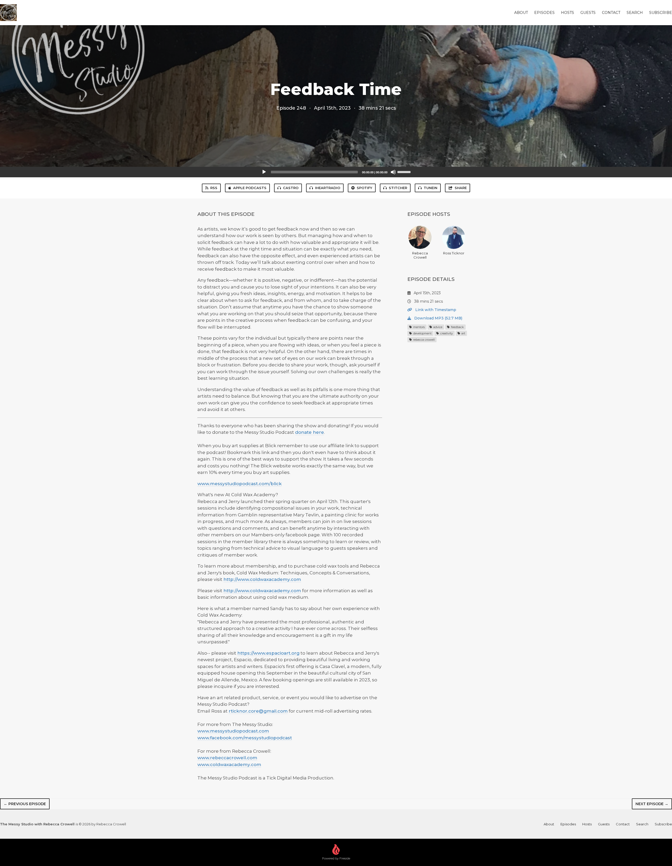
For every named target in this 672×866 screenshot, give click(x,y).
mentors (418, 327)
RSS (213, 188)
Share (461, 188)
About (521, 12)
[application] (336, 172)
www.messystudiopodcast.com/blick (239, 483)
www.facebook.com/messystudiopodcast (244, 737)
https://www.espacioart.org (268, 653)
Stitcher (398, 188)
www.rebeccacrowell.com (227, 757)
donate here (309, 432)
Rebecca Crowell (420, 255)
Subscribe (660, 12)
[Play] (264, 172)
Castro (290, 188)
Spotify (364, 188)
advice (437, 327)
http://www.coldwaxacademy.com (262, 579)
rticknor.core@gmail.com (258, 711)
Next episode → (652, 803)
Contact (611, 12)
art (463, 333)
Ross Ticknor (453, 253)
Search (635, 12)
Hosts (567, 12)
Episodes (544, 12)
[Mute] (393, 172)
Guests (588, 12)
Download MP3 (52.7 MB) (437, 318)
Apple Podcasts (249, 188)
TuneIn (430, 188)
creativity (446, 333)
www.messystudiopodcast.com (233, 731)
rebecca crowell (423, 339)
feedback (457, 327)
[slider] (404, 171)
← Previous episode (25, 803)
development (422, 333)
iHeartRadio (327, 188)
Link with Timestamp (435, 309)
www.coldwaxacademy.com (229, 764)
